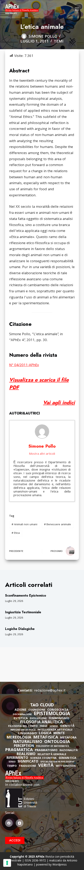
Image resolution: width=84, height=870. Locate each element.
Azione (20, 710)
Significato (28, 762)
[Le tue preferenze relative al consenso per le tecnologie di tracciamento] (7, 863)
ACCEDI (14, 840)
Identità (67, 726)
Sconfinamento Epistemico (25, 595)
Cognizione (36, 710)
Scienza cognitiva (43, 758)
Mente (59, 733)
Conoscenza (57, 710)
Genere (54, 726)
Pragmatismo (46, 750)
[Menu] (77, 9)
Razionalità (69, 750)
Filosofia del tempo (23, 726)
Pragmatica (19, 750)
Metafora (68, 738)
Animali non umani (24, 524)
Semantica (67, 758)
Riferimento (17, 758)
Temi (58, 41)
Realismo (26, 754)
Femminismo (59, 718)
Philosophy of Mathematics (52, 746)
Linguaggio (27, 733)
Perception (24, 746)
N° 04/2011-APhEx (24, 365)
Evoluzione (38, 718)
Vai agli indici (59, 402)
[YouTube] (19, 823)
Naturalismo (27, 742)
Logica (45, 733)
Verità (46, 766)
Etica (16, 533)
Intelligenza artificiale (55, 730)
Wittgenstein (66, 766)
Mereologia (19, 738)
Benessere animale (57, 524)
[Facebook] (9, 823)
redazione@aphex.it (49, 691)
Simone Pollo (42, 446)
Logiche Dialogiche (20, 628)
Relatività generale (52, 754)
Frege (44, 726)
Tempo (12, 766)
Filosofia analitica (41, 722)
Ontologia (57, 742)
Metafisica (45, 737)
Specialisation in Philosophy (57, 762)
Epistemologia (52, 714)
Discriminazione (22, 715)
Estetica (21, 718)
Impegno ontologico (22, 730)
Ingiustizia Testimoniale (23, 612)
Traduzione (27, 766)
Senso (12, 762)
